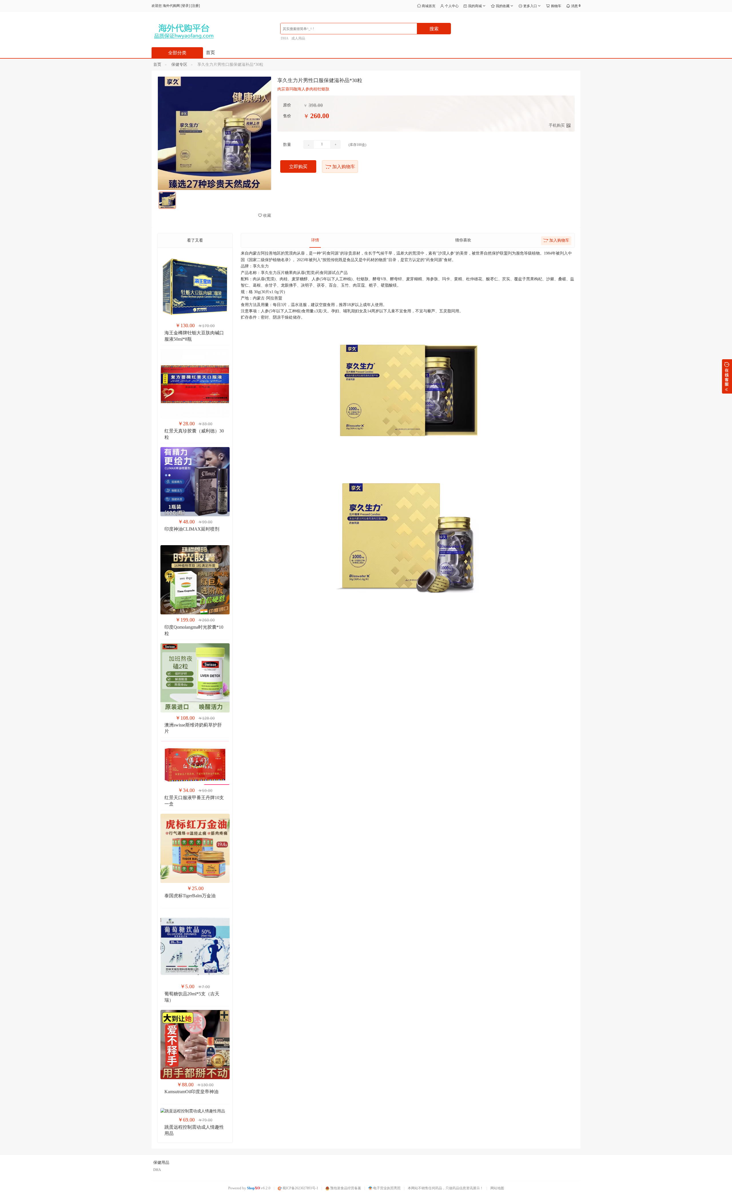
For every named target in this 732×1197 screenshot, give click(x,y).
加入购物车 (343, 166)
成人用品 (298, 38)
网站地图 (497, 1188)
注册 (195, 6)
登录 (185, 6)
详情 (315, 240)
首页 (210, 52)
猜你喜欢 (463, 240)
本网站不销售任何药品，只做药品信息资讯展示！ (445, 1188)
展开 (727, 376)
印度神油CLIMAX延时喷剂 (191, 529)
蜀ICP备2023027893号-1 (300, 1188)
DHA (285, 38)
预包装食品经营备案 (345, 1188)
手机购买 (557, 125)
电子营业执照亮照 (386, 1188)
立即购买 (298, 166)
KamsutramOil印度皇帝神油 (191, 1091)
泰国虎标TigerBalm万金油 (190, 895)
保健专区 (179, 64)
